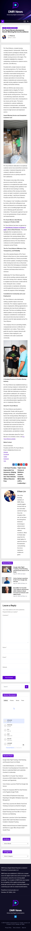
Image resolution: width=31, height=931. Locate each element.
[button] (28, 21)
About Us (24, 927)
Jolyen (24, 573)
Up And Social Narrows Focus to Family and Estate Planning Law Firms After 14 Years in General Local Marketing (14, 812)
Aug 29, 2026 (16, 573)
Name (5, 647)
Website (6, 452)
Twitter (5, 456)
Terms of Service (16, 927)
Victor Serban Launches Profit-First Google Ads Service (20, 580)
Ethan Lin (12, 35)
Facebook (6, 454)
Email (4, 657)
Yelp (5, 461)
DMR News (15, 11)
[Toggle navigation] (24, 21)
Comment (6, 615)
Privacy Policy (8, 927)
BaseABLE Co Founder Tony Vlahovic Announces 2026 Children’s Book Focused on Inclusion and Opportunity (21, 591)
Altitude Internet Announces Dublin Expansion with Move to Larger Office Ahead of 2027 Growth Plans (15, 828)
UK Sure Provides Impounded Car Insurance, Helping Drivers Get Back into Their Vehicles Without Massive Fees (10, 474)
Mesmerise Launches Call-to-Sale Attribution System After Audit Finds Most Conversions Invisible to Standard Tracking (14, 820)
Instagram (6, 458)
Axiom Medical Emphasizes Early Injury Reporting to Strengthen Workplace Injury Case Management (15, 798)
